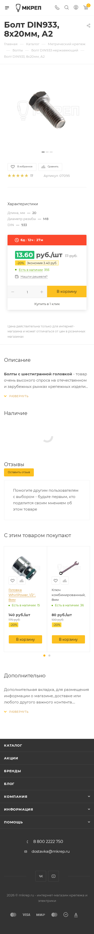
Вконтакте (40, 876)
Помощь (13, 822)
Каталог (13, 745)
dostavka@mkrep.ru (51, 851)
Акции (11, 758)
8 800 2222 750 (48, 842)
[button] (44, 655)
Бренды (12, 771)
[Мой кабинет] (76, 8)
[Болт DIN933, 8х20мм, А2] (47, 110)
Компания (15, 797)
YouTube (53, 876)
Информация (18, 809)
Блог (9, 784)
